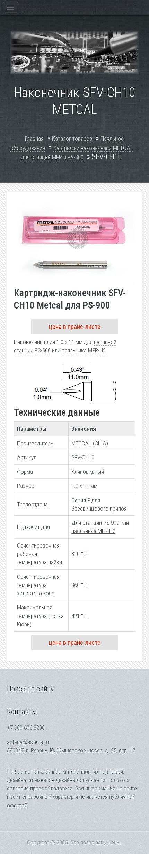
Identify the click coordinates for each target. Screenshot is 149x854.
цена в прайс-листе (74, 327)
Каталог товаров (72, 138)
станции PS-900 (100, 522)
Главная (34, 138)
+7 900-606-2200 (26, 727)
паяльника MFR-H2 (84, 350)
